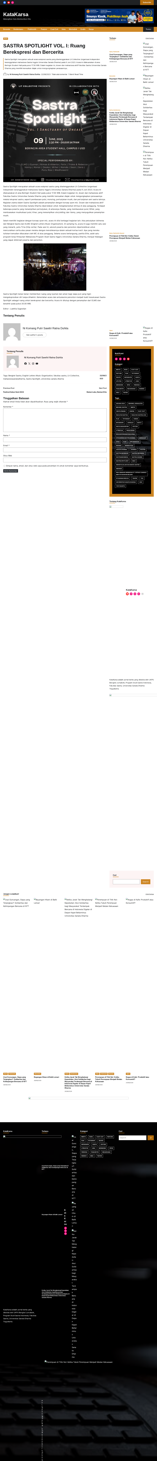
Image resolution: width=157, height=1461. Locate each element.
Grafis (118, 377)
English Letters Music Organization (37, 375)
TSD (142, 478)
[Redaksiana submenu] (23, 29)
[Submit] (151, 1137)
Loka (137, 381)
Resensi (122, 233)
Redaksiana (116, 110)
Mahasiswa (131, 430)
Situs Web (7, 455)
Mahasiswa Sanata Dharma (125, 438)
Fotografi (135, 373)
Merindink (112, 76)
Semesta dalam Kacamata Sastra (128, 465)
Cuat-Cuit (134, 369)
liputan (135, 426)
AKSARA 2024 (120, 403)
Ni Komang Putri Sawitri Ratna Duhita (25, 74)
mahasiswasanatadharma (14, 379)
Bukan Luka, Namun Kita (97, 392)
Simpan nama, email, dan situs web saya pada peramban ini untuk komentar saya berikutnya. (47, 466)
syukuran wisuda (122, 478)
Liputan (118, 381)
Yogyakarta (120, 486)
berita (133, 407)
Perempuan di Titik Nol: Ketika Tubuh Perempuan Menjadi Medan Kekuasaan (108, 1079)
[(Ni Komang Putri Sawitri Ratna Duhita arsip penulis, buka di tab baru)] (5, 75)
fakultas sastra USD (138, 415)
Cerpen (131, 411)
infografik (120, 422)
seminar (119, 468)
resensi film (129, 445)
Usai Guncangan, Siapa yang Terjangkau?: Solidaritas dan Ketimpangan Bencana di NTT (121, 57)
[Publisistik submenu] (36, 29)
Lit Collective (73, 375)
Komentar (8, 407)
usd (140, 482)
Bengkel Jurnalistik (135, 403)
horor (136, 419)
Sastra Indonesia (138, 453)
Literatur (128, 381)
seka (134, 461)
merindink (142, 438)
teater (134, 478)
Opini (111, 51)
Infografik (128, 377)
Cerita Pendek (121, 411)
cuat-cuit (141, 411)
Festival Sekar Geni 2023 (13, 392)
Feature (119, 373)
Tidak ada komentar (59, 74)
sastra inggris (137, 457)
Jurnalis (130, 422)
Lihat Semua (150, 38)
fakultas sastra (60, 375)
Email (6, 445)
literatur (119, 430)
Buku (110, 233)
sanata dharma (121, 449)
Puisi (125, 442)
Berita (5, 38)
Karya (138, 377)
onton (148, 29)
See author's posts (34, 335)
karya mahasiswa (122, 426)
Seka (117, 392)
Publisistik (116, 51)
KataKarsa (15, 14)
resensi (118, 445)
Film (126, 373)
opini (118, 442)
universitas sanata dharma (52, 379)
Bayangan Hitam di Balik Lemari (122, 79)
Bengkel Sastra (14, 375)
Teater (125, 392)
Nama (6, 435)
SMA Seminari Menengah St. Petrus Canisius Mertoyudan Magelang (131, 473)
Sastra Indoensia (122, 453)
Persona (137, 385)
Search (146, 882)
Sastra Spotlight (33, 379)
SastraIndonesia (122, 457)
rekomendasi (134, 442)
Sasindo (134, 449)
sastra (142, 449)
